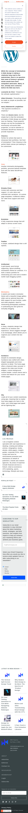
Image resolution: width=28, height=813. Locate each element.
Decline (14, 46)
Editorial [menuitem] (5, 763)
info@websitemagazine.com (17, 746)
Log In (6, 1)
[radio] (14, 567)
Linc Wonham (7, 439)
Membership (7, 775)
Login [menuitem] (4, 778)
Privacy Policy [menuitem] (6, 807)
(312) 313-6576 (13, 750)
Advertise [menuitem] (5, 759)
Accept (14, 42)
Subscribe (20, 1)
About (4, 756)
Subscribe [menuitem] (5, 781)
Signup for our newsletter (9, 789)
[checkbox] (14, 570)
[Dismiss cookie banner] (22, 6)
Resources (6, 770)
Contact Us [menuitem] (6, 766)
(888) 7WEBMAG (14, 748)
